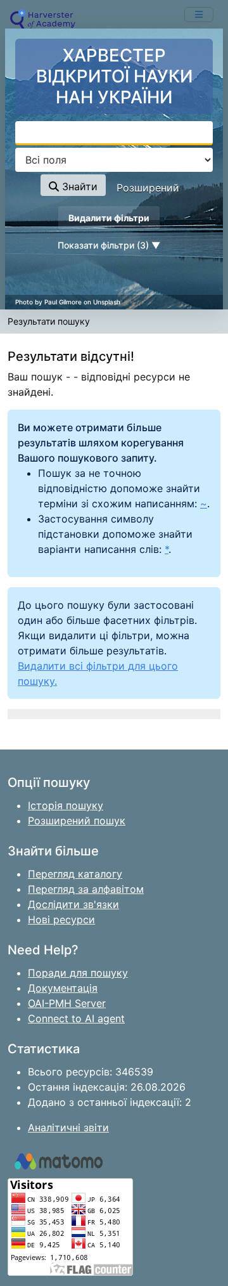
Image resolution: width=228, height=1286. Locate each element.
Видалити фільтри (108, 217)
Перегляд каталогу (75, 873)
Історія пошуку (65, 805)
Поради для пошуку (78, 972)
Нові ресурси (61, 919)
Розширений (148, 187)
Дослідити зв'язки (73, 904)
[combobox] (114, 133)
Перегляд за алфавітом (86, 889)
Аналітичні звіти (68, 1127)
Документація (63, 988)
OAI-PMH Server (67, 1003)
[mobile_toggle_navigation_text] (198, 14)
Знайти (78, 186)
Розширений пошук (76, 820)
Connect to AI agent (76, 1018)
